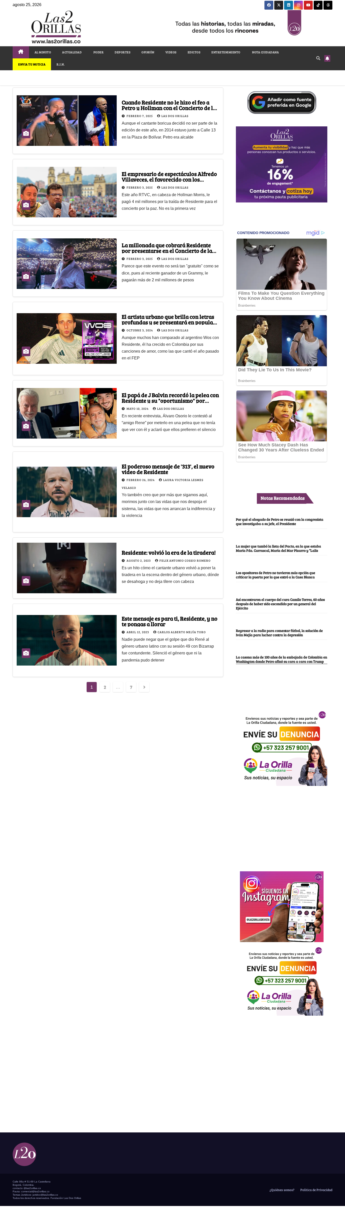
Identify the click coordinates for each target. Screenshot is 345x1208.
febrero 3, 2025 (140, 187)
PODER (98, 52)
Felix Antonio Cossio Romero (185, 560)
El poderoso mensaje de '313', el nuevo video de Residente (168, 468)
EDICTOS (194, 52)
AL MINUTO (43, 52)
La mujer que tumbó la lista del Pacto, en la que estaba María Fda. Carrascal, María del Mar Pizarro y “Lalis (278, 548)
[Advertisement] (281, 825)
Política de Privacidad (316, 1190)
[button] (318, 58)
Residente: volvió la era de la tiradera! (169, 552)
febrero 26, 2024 (141, 480)
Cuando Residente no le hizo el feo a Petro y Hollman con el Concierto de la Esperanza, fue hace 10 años (169, 107)
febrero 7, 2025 (140, 116)
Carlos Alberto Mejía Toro (182, 632)
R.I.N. (61, 64)
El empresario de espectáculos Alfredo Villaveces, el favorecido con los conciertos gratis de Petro (169, 179)
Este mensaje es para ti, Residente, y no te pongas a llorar (169, 621)
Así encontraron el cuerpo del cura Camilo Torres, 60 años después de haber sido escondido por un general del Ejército (280, 604)
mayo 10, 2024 (138, 408)
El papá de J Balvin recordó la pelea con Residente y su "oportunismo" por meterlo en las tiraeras (170, 400)
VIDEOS (171, 52)
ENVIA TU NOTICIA (31, 64)
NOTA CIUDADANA (265, 52)
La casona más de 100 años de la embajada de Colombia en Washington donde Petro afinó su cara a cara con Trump (281, 659)
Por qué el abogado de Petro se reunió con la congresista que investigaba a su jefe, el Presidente (279, 521)
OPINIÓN (147, 52)
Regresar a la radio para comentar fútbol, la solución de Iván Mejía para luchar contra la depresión (279, 632)
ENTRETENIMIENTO (225, 52)
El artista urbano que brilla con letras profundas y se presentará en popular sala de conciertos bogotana (168, 322)
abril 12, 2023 (138, 632)
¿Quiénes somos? (281, 1190)
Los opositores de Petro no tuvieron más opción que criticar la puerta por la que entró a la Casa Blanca (275, 574)
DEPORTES (122, 52)
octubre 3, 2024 (140, 330)
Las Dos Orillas (174, 116)
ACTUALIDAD (72, 52)
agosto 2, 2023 (139, 560)
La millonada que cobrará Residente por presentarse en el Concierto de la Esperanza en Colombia (167, 250)
